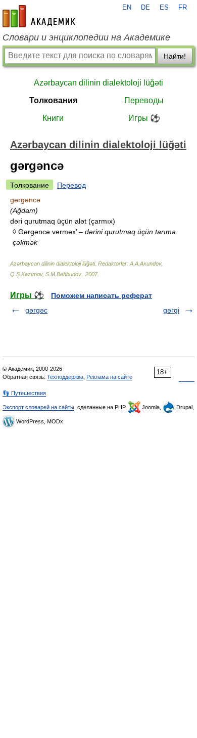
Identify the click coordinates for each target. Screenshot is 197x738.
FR (182, 7)
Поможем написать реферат (101, 295)
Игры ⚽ (144, 118)
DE (145, 7)
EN (126, 7)
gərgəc (36, 310)
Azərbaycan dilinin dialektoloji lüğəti (98, 82)
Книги (53, 118)
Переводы (144, 100)
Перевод (71, 185)
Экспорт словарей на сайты (38, 407)
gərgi (171, 310)
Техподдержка (65, 377)
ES (164, 7)
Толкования (53, 100)
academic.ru (39, 16)
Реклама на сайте (109, 377)
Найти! (175, 56)
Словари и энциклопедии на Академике (86, 37)
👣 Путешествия (24, 393)
